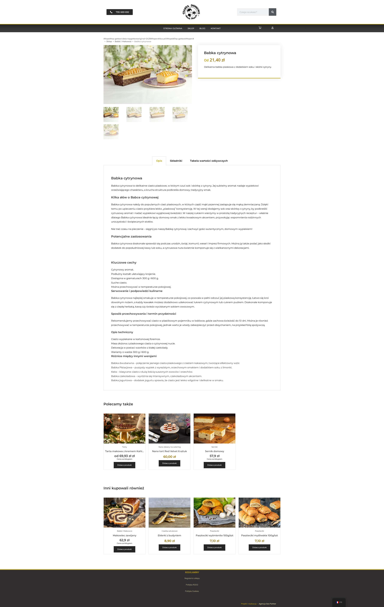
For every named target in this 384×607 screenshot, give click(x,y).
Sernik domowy (214, 451)
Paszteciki (214, 531)
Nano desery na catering (170, 447)
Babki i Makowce (123, 41)
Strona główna (172, 28)
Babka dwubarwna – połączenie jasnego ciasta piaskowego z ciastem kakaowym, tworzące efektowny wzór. (175, 363)
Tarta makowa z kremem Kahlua (125, 451)
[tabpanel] (192, 277)
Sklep (191, 28)
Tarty (124, 447)
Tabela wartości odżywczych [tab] (209, 160)
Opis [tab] (159, 160)
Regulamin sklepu (192, 578)
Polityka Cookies (192, 591)
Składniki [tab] (176, 160)
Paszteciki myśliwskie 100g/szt (259, 535)
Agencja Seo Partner (267, 604)
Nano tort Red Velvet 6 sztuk (169, 451)
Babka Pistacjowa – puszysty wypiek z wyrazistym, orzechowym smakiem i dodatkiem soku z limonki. (171, 367)
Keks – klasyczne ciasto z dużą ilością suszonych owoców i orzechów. (152, 371)
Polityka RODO (192, 585)
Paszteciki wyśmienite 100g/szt (214, 535)
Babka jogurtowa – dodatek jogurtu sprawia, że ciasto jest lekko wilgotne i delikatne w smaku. (167, 380)
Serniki (215, 447)
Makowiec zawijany (124, 535)
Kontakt (216, 28)
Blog (202, 28)
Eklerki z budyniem (169, 535)
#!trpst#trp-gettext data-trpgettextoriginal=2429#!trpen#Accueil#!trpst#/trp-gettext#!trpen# (149, 38)
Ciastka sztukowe (169, 531)
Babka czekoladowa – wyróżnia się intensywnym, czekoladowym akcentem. (156, 376)
